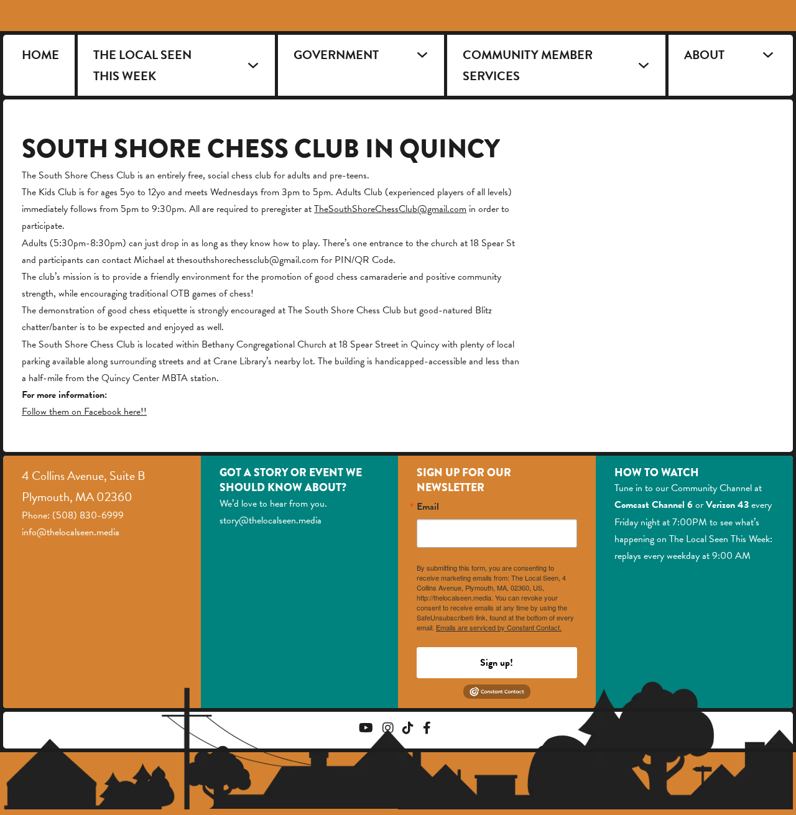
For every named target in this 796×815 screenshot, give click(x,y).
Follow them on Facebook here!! (84, 411)
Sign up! (496, 662)
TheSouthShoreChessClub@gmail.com (390, 208)
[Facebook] (427, 729)
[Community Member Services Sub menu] (643, 65)
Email (428, 507)
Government (336, 54)
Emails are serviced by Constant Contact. (499, 627)
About (704, 54)
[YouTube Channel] (366, 729)
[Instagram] (388, 729)
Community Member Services (528, 65)
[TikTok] (408, 729)
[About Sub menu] (768, 54)
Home (40, 54)
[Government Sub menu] (422, 54)
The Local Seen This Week (142, 65)
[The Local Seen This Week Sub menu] (253, 65)
